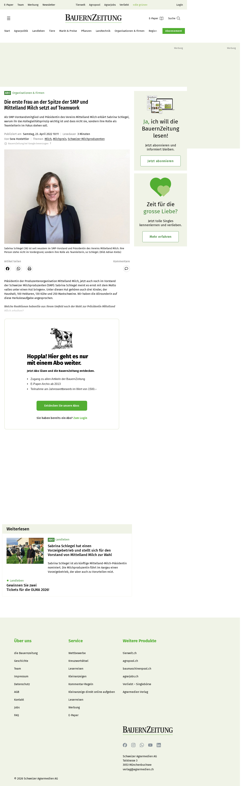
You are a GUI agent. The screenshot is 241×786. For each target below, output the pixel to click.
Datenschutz (22, 684)
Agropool (94, 4)
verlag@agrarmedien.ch (138, 769)
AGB (16, 692)
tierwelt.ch (130, 653)
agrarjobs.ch (130, 676)
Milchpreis (59, 139)
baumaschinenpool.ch (137, 668)
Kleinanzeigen (77, 676)
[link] (88, 550)
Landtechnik (103, 30)
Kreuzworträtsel (78, 661)
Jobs (17, 707)
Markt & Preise (68, 30)
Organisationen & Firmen (129, 30)
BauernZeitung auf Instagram (133, 745)
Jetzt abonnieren (160, 161)
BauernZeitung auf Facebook (125, 745)
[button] (8, 18)
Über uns (23, 641)
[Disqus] (67, 476)
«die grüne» (140, 4)
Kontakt (19, 699)
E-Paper (8, 4)
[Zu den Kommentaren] (126, 268)
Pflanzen (86, 30)
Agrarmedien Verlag (135, 692)
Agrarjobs (110, 4)
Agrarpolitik (21, 30)
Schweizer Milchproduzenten (86, 139)
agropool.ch (130, 661)
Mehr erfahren (160, 237)
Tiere (52, 30)
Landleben (38, 30)
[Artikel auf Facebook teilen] (7, 268)
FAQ (16, 715)
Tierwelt (80, 4)
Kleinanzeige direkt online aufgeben (91, 692)
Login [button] (179, 4)
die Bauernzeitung (26, 653)
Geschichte (21, 661)
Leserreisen (75, 668)
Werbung (33, 4)
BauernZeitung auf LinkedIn (159, 745)
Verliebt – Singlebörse (137, 684)
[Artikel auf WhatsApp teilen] (18, 268)
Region (153, 30)
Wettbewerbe (77, 653)
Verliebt (124, 4)
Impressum (21, 676)
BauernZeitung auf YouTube (150, 745)
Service (75, 641)
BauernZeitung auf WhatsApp (142, 745)
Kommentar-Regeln (80, 684)
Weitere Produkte (139, 641)
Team (20, 4)
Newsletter (49, 4)
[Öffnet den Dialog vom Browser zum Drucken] (29, 268)
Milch (48, 139)
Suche (171, 18)
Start (7, 30)
